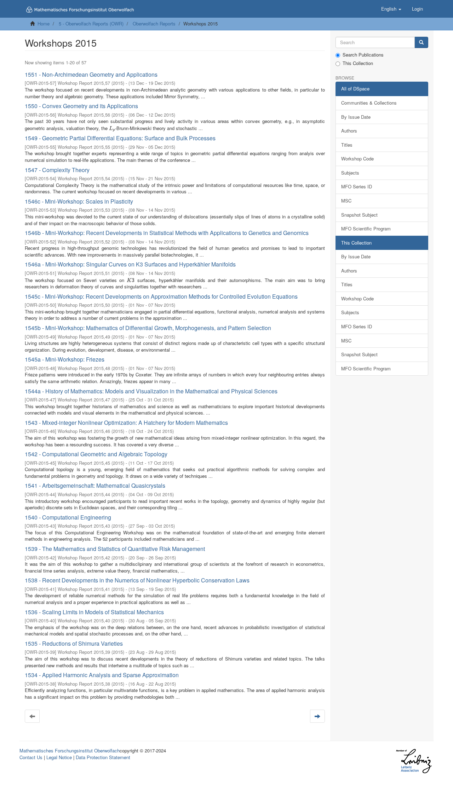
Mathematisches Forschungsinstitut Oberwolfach (69, 750)
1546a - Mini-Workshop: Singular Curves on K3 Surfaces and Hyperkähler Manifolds (130, 264)
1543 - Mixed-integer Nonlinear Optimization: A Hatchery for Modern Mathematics (126, 422)
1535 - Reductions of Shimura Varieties (74, 643)
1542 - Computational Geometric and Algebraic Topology (96, 454)
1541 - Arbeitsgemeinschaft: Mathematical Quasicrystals (95, 485)
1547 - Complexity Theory (57, 170)
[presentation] (112, 128)
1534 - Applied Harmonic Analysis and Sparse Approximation (102, 675)
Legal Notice (59, 757)
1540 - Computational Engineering (68, 517)
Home (44, 23)
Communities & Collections (369, 102)
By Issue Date (356, 116)
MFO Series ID (356, 186)
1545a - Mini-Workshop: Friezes (64, 359)
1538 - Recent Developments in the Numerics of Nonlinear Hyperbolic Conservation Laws (137, 580)
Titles (346, 144)
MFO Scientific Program (366, 228)
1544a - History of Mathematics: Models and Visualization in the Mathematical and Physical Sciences (151, 391)
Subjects (350, 172)
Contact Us (30, 757)
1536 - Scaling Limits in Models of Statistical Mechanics (94, 612)
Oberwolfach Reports (154, 23)
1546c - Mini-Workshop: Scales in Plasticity (79, 201)
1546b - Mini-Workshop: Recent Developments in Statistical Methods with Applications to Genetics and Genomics (167, 233)
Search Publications (363, 55)
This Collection (358, 63)
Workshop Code (357, 158)
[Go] (421, 42)
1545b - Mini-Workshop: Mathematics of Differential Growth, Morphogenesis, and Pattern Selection (148, 328)
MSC (346, 200)
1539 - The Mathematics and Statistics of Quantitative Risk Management (115, 549)
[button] (391, 9)
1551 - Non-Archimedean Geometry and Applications (91, 74)
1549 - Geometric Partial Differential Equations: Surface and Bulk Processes (120, 138)
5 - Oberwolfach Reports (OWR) (91, 23)
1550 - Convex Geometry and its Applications (81, 106)
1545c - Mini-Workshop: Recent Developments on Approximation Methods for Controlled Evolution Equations (161, 296)
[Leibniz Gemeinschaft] (414, 761)
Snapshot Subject (359, 214)
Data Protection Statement (103, 757)
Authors (349, 130)
